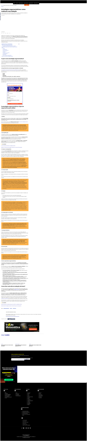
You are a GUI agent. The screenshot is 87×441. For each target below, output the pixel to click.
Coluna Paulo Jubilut (25, 413)
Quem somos (24, 423)
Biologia (28, 393)
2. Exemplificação (5, 49)
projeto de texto (16, 289)
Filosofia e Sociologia (30, 396)
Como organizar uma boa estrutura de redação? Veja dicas (20, 345)
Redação (2, 6)
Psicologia (40, 396)
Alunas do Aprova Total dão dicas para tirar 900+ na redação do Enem (11, 304)
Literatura (28, 401)
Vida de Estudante (18, 395)
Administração (41, 395)
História (28, 398)
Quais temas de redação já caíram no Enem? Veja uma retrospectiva (11, 305)
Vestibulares (17, 393)
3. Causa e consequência (5, 50)
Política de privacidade (25, 422)
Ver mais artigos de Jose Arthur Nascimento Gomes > (12, 316)
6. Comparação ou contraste (6, 52)
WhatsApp (9, 97)
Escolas (6, 397)
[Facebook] (26, 428)
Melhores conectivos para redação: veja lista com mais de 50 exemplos (11, 147)
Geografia (28, 397)
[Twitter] (28, 428)
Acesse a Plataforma (7, 395)
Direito (40, 393)
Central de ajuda (25, 420)
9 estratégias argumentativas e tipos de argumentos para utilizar (9, 47)
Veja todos (40, 397)
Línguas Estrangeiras (30, 400)
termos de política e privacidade (22, 359)
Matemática (28, 403)
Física (28, 394)
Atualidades (17, 394)
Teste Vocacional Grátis (25, 411)
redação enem (14, 308)
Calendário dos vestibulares (25, 412)
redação (11, 308)
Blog (5, 392)
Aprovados (6, 393)
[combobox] (9, 98)
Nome (8, 92)
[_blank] (30, 428)
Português (28, 402)
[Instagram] (25, 428)
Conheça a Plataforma (8, 394)
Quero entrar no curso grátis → (15, 103)
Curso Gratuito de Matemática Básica (26, 415)
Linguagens (28, 399)
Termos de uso (24, 421)
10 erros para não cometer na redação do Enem (8, 145)
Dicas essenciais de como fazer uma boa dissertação (7, 345)
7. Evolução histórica (5, 53)
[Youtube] (23, 428)
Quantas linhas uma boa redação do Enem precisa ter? (35, 345)
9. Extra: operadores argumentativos (7, 55)
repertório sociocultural (4, 298)
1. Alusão (4, 48)
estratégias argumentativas (6, 308)
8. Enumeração (4, 54)
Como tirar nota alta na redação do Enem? (7, 56)
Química (28, 395)
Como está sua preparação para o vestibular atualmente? (13, 100)
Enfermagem (40, 394)
